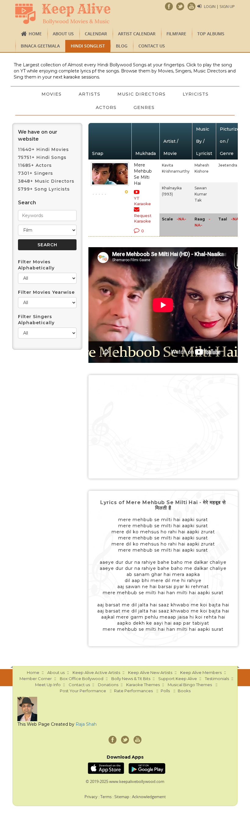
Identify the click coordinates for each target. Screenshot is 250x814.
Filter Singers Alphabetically (36, 319)
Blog (121, 46)
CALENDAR (96, 34)
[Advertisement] (163, 426)
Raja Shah (86, 724)
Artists (89, 94)
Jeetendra (227, 165)
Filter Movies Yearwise (46, 292)
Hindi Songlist (88, 46)
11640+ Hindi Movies (43, 149)
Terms (106, 796)
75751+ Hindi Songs (42, 157)
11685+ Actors (35, 165)
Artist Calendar (136, 34)
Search (27, 202)
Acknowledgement (149, 796)
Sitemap (121, 796)
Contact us (151, 46)
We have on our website (37, 135)
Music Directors (141, 94)
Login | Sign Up (219, 6)
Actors (106, 107)
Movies (51, 94)
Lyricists (196, 94)
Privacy (91, 796)
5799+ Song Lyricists (44, 189)
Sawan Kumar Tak (201, 194)
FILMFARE (176, 34)
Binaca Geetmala (40, 46)
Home (35, 34)
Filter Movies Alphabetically (36, 265)
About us (63, 34)
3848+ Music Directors (46, 181)
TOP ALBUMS (210, 34)
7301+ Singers (35, 173)
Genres (144, 107)
